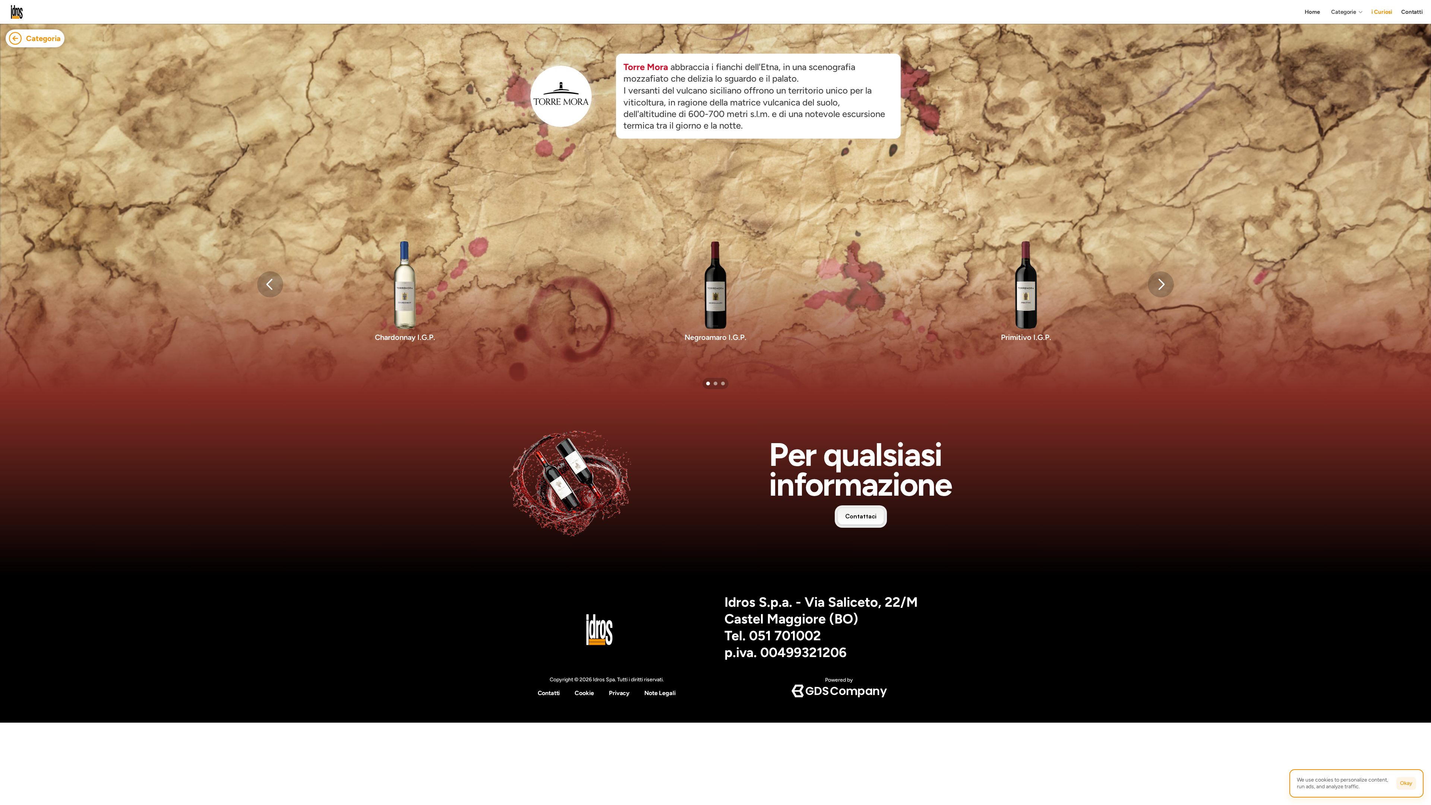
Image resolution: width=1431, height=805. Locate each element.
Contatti (549, 693)
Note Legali (659, 693)
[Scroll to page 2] (715, 383)
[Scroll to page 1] (707, 383)
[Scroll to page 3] (724, 383)
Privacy (619, 693)
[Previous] (270, 284)
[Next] (1161, 284)
